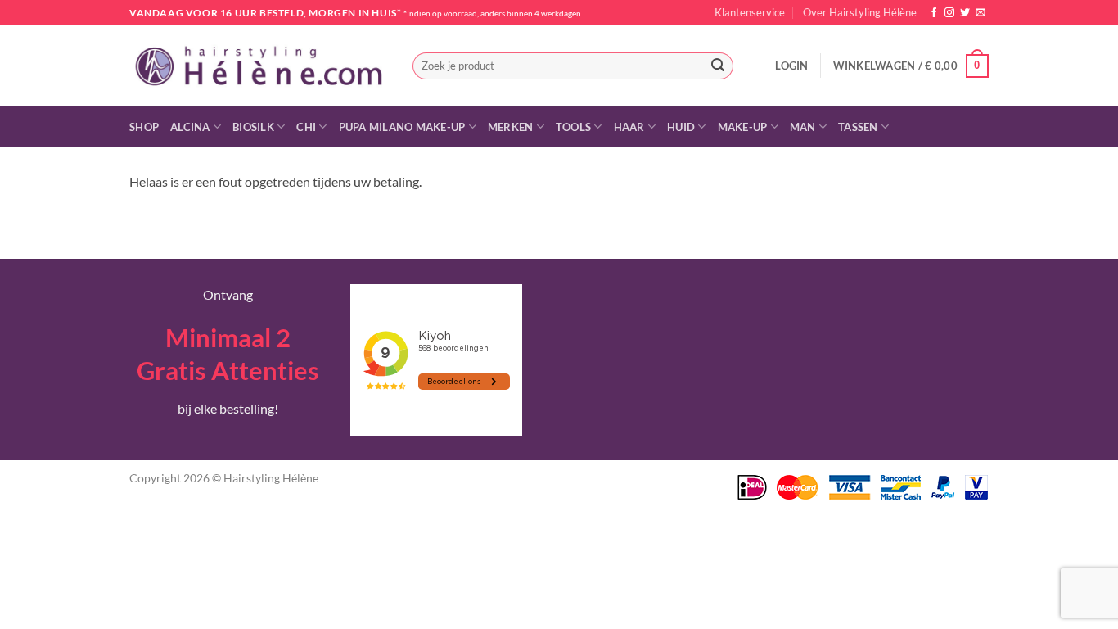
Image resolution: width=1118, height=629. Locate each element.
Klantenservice (750, 12)
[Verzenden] (718, 66)
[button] (791, 65)
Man (803, 126)
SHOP (144, 126)
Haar (629, 126)
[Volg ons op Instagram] (949, 13)
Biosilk (253, 126)
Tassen (858, 126)
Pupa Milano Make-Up (402, 126)
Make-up (743, 126)
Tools (573, 126)
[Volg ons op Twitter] (965, 13)
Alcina (190, 126)
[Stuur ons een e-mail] (980, 13)
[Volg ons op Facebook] (934, 13)
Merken (511, 126)
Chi (306, 126)
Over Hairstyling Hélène (860, 12)
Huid (681, 126)
